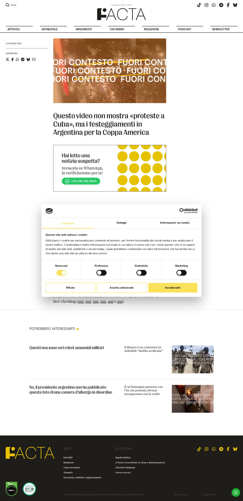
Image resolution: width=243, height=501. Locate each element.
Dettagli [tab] (121, 222)
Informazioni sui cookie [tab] (174, 222)
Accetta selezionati (121, 287)
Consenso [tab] (68, 223)
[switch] (101, 273)
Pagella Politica (123, 457)
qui (80, 301)
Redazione (69, 462)
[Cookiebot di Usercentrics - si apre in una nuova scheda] (182, 210)
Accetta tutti (172, 287)
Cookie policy (209, 494)
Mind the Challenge (125, 467)
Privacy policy (181, 494)
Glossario (68, 472)
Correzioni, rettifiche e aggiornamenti (82, 477)
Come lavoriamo (72, 467)
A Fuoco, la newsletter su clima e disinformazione (140, 462)
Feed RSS (68, 457)
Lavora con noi (122, 472)
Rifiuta (70, 287)
